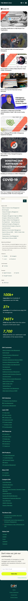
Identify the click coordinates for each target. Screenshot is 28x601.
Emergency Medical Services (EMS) (10, 218)
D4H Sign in (6, 434)
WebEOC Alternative (7, 503)
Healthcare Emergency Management (10, 224)
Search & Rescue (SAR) (7, 232)
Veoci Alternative (7, 500)
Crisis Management (8, 403)
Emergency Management (10, 405)
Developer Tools (8, 424)
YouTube (6, 266)
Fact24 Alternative (7, 482)
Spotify (17, 273)
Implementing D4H (8, 420)
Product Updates (8, 422)
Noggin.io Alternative (7, 505)
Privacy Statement (22, 577)
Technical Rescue (6, 234)
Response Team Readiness (10, 401)
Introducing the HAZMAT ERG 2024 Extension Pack (13, 516)
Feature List (7, 446)
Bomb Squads (5, 210)
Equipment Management (10, 465)
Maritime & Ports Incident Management (11, 230)
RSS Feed (6, 282)
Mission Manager (7, 487)
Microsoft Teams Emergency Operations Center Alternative (14, 490)
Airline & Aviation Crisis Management (10, 207)
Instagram (14, 256)
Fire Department (6, 222)
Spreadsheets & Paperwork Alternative (12, 498)
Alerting (6, 462)
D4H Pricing (7, 475)
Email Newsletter (8, 427)
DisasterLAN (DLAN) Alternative (10, 496)
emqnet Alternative (7, 493)
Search (3, 198)
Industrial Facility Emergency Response (11, 226)
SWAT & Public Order (19, 232)
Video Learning (7, 415)
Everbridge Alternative (8, 484)
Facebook (13, 259)
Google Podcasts (8, 275)
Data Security (7, 441)
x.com (5, 259)
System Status (7, 436)
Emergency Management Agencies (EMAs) (12, 216)
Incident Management (9, 455)
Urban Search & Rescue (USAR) (9, 238)
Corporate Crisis (6, 214)
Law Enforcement (6, 228)
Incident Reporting (8, 457)
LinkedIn (5, 256)
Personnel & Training (9, 460)
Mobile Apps (7, 439)
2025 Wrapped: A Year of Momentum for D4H (14, 525)
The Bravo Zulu (7, 417)
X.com (4, 539)
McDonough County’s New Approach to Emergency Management (14, 521)
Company (6, 472)
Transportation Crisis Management (10, 236)
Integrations (7, 443)
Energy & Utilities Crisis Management (11, 220)
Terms (14, 589)
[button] (22, 3)
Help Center (7, 412)
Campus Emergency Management (10, 212)
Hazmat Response (15, 222)
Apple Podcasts (7, 273)
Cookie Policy (14, 595)
